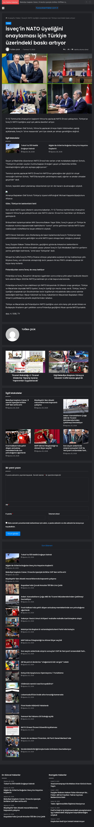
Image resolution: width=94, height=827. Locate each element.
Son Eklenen (47, 545)
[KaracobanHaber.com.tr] (47, 7)
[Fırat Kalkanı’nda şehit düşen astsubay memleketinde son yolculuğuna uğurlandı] (18, 436)
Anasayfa (11, 18)
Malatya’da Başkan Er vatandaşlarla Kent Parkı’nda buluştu (47, 629)
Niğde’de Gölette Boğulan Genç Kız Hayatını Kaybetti (29, 565)
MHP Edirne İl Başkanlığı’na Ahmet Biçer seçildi (46, 447)
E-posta (9, 514)
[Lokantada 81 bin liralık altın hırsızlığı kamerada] (12, 698)
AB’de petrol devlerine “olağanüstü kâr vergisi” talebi (45, 662)
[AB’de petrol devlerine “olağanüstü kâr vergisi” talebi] (12, 665)
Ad (7, 505)
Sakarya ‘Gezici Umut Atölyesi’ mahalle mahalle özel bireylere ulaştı (51, 618)
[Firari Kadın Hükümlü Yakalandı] (12, 709)
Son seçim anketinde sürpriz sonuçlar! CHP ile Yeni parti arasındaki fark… (75, 448)
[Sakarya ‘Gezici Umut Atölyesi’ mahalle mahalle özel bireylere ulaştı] (12, 621)
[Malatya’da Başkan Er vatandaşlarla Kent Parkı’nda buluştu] (12, 632)
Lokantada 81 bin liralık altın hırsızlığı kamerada (42, 694)
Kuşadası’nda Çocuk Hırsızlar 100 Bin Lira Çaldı (41, 585)
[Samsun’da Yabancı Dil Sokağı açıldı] (12, 719)
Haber (18, 18)
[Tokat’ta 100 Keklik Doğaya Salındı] (12, 148)
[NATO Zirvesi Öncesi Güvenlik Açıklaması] (12, 730)
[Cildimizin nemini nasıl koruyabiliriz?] (12, 687)
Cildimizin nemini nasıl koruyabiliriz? (37, 684)
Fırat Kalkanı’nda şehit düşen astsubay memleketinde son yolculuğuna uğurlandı (16, 449)
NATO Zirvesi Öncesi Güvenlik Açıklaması (39, 727)
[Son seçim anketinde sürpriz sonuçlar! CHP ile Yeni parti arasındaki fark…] (75, 436)
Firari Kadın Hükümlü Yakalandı (34, 705)
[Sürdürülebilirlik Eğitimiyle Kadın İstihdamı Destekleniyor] (12, 752)
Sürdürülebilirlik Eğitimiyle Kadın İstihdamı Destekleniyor (46, 749)
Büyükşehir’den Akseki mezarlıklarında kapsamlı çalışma (45, 402)
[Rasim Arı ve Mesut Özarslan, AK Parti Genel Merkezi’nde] (12, 741)
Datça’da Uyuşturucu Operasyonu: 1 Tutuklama (42, 673)
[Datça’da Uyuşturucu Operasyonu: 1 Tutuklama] (12, 676)
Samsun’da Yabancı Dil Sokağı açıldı (37, 716)
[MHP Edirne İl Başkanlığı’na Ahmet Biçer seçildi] (46, 436)
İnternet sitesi (54, 514)
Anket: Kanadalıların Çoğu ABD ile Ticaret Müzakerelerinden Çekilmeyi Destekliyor (75, 419)
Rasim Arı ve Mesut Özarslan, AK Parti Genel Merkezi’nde (46, 738)
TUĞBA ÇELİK (15, 49)
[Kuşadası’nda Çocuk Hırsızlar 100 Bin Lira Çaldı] (12, 589)
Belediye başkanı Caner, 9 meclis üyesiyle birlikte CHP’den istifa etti (45, 2)
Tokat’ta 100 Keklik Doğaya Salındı (36, 554)
